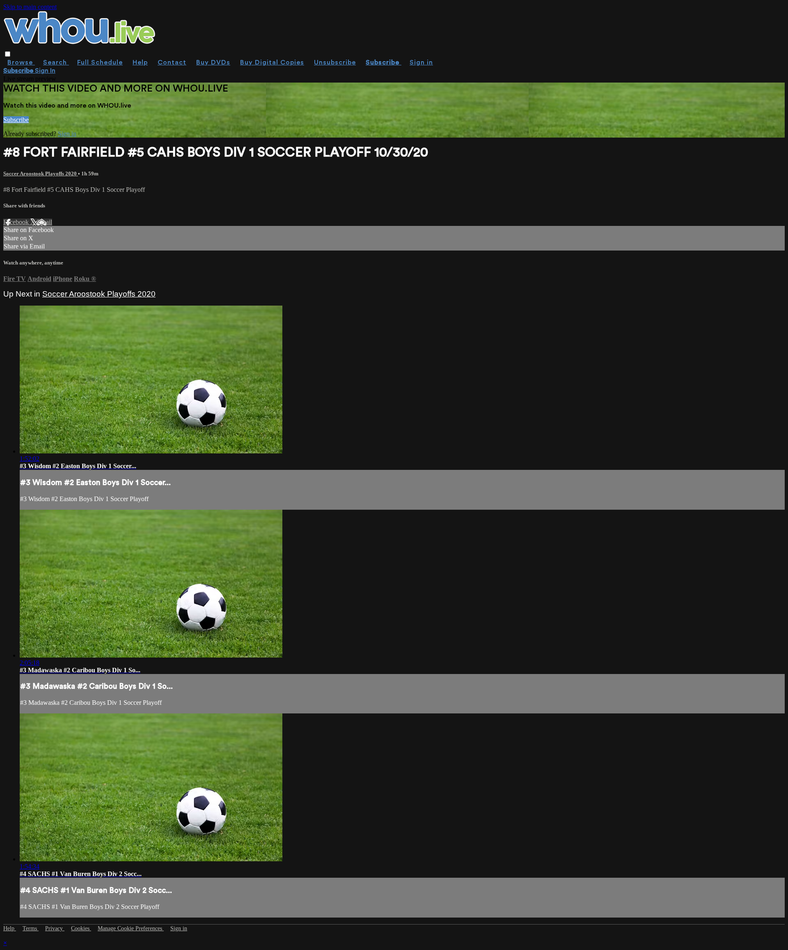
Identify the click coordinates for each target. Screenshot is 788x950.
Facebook (16, 222)
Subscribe (16, 119)
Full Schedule (100, 62)
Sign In (45, 70)
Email (44, 222)
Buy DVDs (213, 62)
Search (56, 62)
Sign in (421, 62)
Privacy (54, 928)
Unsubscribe (335, 62)
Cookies (81, 928)
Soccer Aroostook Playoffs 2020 (40, 173)
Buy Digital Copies (272, 62)
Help (140, 62)
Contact (172, 62)
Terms (31, 928)
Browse (21, 62)
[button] (7, 54)
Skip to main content (30, 6)
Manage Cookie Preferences (131, 928)
